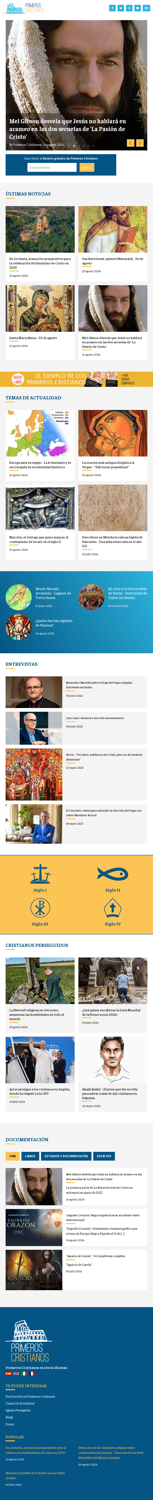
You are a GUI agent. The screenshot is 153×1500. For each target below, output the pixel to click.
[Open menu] (146, 8)
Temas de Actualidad (20, 1403)
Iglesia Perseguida (18, 1410)
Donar (10, 1424)
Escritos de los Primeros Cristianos (30, 1396)
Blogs (9, 1417)
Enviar (87, 167)
